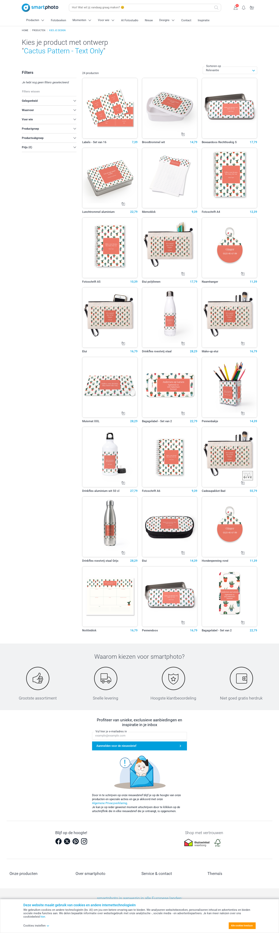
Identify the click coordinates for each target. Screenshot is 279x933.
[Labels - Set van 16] (110, 108)
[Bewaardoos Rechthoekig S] (229, 108)
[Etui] (110, 317)
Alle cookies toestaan (242, 925)
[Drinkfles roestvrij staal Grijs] (110, 526)
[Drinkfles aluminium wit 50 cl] (110, 457)
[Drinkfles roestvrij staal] (170, 317)
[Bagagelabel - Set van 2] (170, 387)
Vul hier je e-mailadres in (111, 731)
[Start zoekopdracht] (216, 7)
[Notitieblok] (110, 596)
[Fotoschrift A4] (229, 178)
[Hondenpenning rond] (229, 526)
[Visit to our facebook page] (58, 841)
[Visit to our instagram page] (84, 841)
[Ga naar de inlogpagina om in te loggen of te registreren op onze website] (236, 7)
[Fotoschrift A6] (170, 457)
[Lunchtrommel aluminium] (110, 178)
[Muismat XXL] (110, 387)
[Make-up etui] (229, 317)
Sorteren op (213, 66)
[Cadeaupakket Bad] (229, 457)
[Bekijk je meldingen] (244, 7)
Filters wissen (31, 91)
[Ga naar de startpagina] (40, 7)
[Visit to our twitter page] (67, 841)
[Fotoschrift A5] (110, 247)
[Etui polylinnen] (170, 247)
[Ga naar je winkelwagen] (252, 7)
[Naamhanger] (229, 247)
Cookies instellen (34, 925)
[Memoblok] (170, 178)
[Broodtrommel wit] (170, 108)
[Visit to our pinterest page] (76, 841)
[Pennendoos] (170, 596)
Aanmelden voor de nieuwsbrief (116, 746)
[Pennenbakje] (229, 387)
